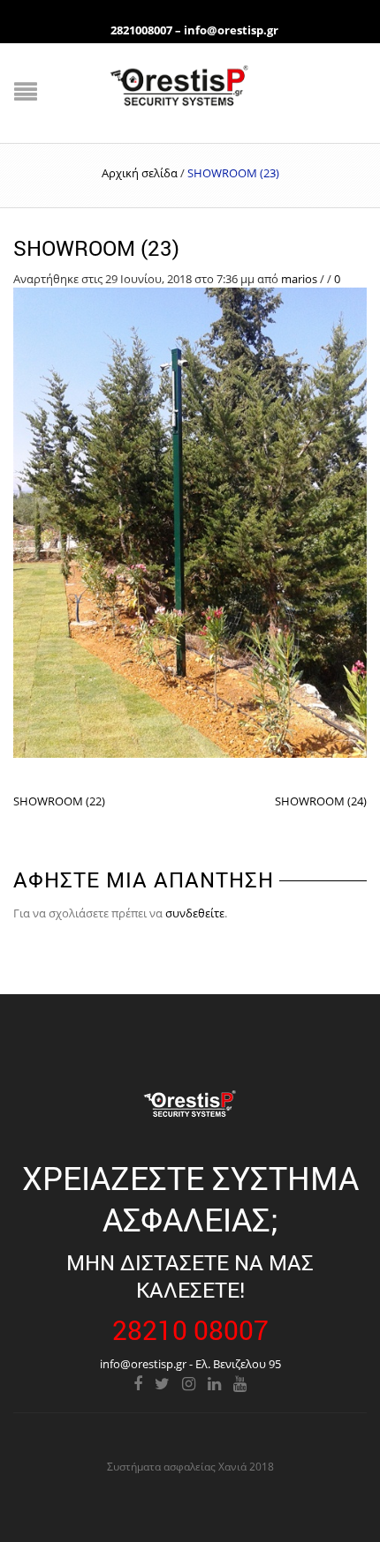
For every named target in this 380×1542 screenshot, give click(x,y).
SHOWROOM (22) (59, 801)
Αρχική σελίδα (140, 173)
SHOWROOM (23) (96, 248)
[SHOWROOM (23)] (190, 521)
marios (299, 279)
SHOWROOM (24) (321, 801)
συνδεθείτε (194, 913)
